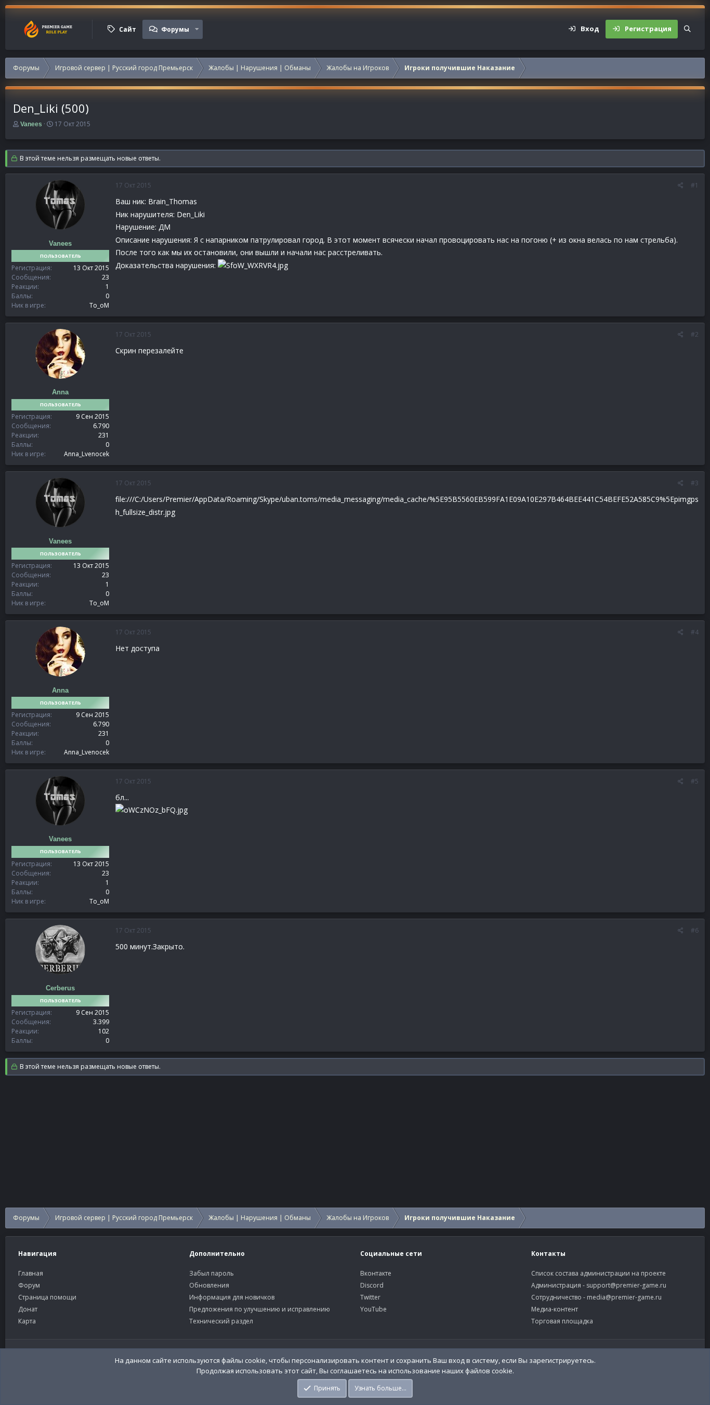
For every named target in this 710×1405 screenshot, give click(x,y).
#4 (695, 632)
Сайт (127, 29)
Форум (29, 1285)
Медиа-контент (554, 1309)
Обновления (209, 1285)
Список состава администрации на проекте (598, 1273)
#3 (695, 483)
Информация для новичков (231, 1297)
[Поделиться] (680, 185)
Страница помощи (47, 1297)
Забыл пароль (211, 1273)
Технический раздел (221, 1321)
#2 (695, 334)
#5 (695, 781)
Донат (27, 1309)
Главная (30, 1273)
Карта (27, 1321)
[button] (197, 29)
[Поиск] (687, 29)
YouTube (373, 1309)
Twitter (370, 1297)
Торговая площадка (562, 1321)
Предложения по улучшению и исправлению (259, 1309)
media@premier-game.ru (624, 1297)
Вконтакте (375, 1273)
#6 (695, 930)
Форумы (175, 29)
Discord (372, 1285)
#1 (695, 185)
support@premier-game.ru (626, 1285)
